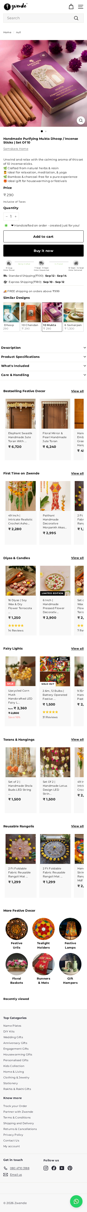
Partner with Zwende (18, 1111)
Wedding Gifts (13, 1037)
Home (7, 32)
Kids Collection (14, 1066)
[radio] (31, 317)
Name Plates (12, 1025)
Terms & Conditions (17, 1117)
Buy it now (43, 251)
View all (77, 391)
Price (7, 188)
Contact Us (11, 1140)
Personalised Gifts (16, 1060)
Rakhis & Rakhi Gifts (17, 1089)
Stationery (10, 1083)
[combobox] (43, 18)
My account (11, 1146)
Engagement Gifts (16, 1048)
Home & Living (13, 1071)
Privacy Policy (13, 1134)
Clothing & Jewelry (16, 1077)
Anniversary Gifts (15, 1043)
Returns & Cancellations (20, 1129)
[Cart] (71, 6)
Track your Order (15, 1106)
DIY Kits (9, 1031)
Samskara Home (15, 148)
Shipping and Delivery (18, 1123)
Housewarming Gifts (17, 1054)
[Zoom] (81, 120)
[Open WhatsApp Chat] (76, 1201)
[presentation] (8, 317)
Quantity (11, 208)
